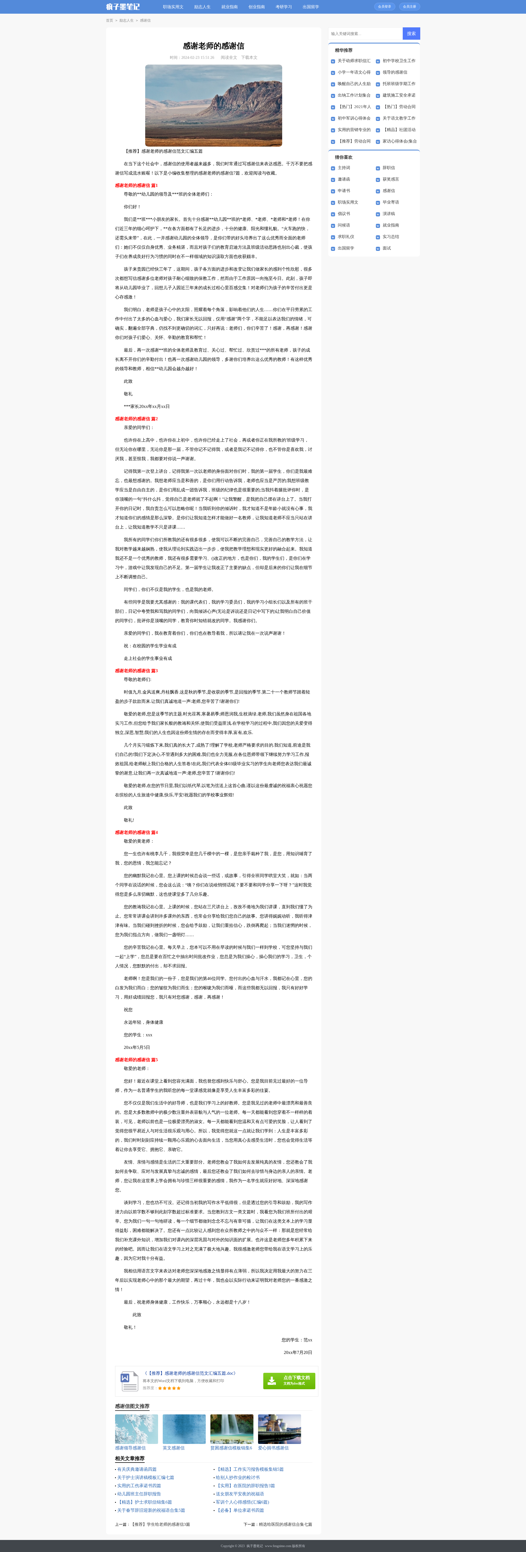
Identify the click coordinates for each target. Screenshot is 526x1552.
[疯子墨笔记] (123, 11)
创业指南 (256, 7)
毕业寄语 (391, 202)
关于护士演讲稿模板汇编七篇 (145, 1477)
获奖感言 (391, 179)
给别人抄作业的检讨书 (238, 1477)
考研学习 (284, 7)
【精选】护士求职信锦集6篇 (144, 1502)
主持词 (344, 168)
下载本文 (249, 57)
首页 (109, 20)
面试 (387, 248)
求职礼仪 (346, 236)
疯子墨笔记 (255, 1546)
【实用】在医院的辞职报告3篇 (245, 1485)
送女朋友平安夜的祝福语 (240, 1494)
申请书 (344, 190)
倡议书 (344, 213)
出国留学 (311, 7)
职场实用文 (173, 7)
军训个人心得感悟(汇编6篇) (242, 1502)
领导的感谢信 (395, 72)
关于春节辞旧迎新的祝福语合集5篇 (151, 1510)
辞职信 (389, 168)
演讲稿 (389, 213)
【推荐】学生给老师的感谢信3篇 (160, 1524)
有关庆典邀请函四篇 (137, 1469)
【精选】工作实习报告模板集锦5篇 (250, 1469)
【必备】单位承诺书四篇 (240, 1510)
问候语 (344, 225)
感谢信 (145, 20)
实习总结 (391, 236)
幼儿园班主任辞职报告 (139, 1494)
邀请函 (344, 179)
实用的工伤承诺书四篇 (139, 1485)
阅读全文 (229, 57)
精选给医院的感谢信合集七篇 (285, 1524)
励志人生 (202, 7)
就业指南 (229, 7)
